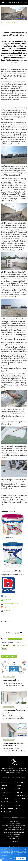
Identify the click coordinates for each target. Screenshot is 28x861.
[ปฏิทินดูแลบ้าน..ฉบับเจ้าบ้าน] (14, 667)
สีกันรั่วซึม (12, 645)
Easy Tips (4, 799)
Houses (4, 782)
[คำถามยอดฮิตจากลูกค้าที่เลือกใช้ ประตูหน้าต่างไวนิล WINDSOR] (14, 730)
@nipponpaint (7, 599)
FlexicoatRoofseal (15, 639)
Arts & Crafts (20, 782)
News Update (20, 795)
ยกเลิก (10, 858)
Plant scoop (6, 812)
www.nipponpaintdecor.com (11, 603)
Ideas (3, 795)
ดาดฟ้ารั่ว (19, 642)
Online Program (18, 806)
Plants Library (7, 808)
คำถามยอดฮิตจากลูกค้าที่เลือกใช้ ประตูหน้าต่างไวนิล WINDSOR (14, 744)
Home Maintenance (11, 22)
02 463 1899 (7, 610)
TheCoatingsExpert (8, 642)
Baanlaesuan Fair (20, 800)
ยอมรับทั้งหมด (21, 858)
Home (2, 22)
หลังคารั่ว (4, 648)
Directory (19, 792)
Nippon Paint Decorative (10, 596)
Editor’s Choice (18, 787)
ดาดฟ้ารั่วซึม (5, 645)
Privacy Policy (14, 841)
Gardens (4, 785)
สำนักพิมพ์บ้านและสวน (6, 803)
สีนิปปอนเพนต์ (21, 645)
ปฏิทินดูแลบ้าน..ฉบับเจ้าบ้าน (11, 680)
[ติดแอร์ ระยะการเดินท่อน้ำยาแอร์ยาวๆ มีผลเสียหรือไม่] (14, 697)
